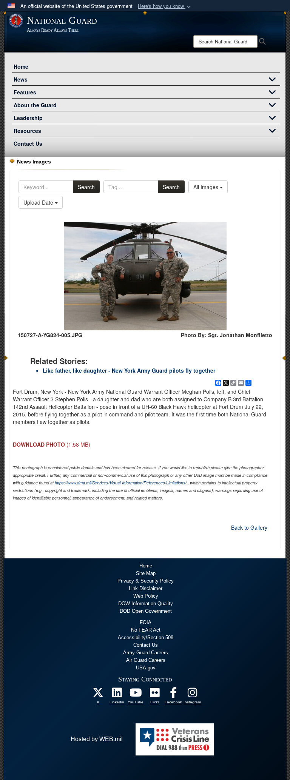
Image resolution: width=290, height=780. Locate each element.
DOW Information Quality (145, 603)
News (21, 79)
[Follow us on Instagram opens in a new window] (192, 694)
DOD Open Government (146, 611)
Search (86, 187)
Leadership (28, 118)
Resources (27, 130)
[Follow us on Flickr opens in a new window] (154, 694)
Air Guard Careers (145, 660)
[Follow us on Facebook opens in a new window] (173, 694)
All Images (206, 187)
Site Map (146, 573)
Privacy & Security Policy (145, 581)
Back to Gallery (249, 527)
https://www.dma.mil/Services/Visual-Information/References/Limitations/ (121, 483)
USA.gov (146, 668)
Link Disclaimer (145, 588)
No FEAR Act (145, 630)
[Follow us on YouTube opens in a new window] (135, 694)
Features (25, 92)
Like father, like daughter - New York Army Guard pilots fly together (129, 370)
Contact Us (28, 143)
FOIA (145, 622)
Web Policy (145, 596)
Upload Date (39, 202)
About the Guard (35, 105)
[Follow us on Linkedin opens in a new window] (116, 694)
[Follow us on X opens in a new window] (97, 694)
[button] (165, 6)
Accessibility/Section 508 (145, 637)
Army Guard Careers (145, 652)
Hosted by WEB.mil (97, 739)
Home (21, 66)
